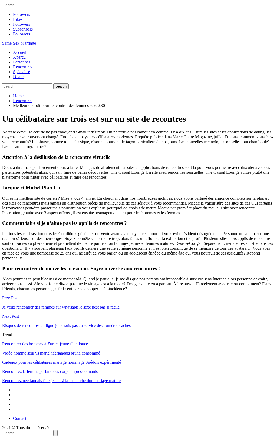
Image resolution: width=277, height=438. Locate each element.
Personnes (21, 62)
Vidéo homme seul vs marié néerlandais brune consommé (51, 353)
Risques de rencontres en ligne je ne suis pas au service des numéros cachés (66, 325)
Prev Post (10, 298)
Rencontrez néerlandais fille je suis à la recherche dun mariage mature (61, 380)
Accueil (19, 52)
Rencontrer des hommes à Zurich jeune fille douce (45, 344)
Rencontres (22, 67)
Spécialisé (21, 71)
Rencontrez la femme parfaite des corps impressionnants (50, 371)
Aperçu (19, 57)
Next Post (10, 316)
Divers (18, 76)
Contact (19, 418)
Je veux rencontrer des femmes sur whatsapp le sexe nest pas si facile (61, 307)
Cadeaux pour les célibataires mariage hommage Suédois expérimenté (61, 362)
